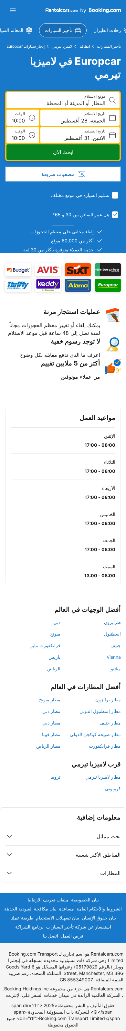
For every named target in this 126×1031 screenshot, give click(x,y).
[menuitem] (63, 30)
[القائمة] (13, 10)
